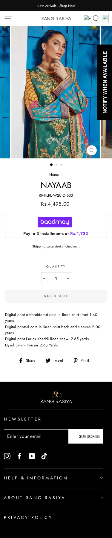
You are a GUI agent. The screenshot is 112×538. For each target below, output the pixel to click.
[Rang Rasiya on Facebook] (19, 455)
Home (54, 175)
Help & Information (36, 478)
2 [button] (57, 165)
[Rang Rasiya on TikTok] (44, 455)
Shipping (39, 246)
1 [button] (51, 164)
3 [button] (61, 165)
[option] (56, 5)
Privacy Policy (28, 517)
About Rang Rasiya (34, 498)
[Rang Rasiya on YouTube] (32, 455)
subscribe (90, 436)
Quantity (56, 267)
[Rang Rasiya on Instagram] (7, 455)
